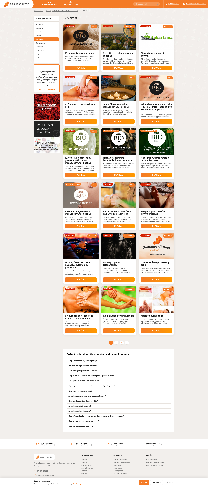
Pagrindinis (38, 11)
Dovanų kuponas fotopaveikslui (111, 263)
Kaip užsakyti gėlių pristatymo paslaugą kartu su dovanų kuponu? (96, 416)
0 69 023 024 (173, 3)
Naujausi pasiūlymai (120, 460)
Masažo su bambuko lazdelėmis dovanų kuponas (117, 159)
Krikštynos (39, 47)
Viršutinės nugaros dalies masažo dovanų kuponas (78, 212)
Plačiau (81, 68)
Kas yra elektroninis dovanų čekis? (83, 401)
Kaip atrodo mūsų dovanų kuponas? (83, 421)
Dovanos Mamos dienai (154, 465)
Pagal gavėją (117, 465)
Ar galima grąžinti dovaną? (79, 406)
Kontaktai (84, 462)
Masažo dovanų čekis (152, 316)
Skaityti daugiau (47, 89)
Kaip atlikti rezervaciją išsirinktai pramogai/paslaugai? (91, 376)
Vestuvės (39, 36)
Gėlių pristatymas (70, 5)
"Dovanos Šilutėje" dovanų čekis (155, 263)
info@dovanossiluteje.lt (196, 3)
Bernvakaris (40, 32)
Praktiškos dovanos (120, 473)
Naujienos (84, 473)
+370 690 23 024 (42, 471)
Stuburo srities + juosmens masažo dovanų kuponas (79, 317)
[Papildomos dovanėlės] (47, 153)
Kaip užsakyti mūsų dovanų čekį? (82, 361)
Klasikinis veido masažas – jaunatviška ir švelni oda (117, 212)
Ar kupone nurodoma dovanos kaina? (84, 381)
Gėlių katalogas (151, 460)
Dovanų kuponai (49, 5)
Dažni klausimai (86, 465)
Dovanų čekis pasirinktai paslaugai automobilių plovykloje (78, 265)
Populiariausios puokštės (155, 462)
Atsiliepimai (85, 471)
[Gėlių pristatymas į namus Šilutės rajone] (47, 120)
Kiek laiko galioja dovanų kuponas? (83, 371)
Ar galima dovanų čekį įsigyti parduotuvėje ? (87, 396)
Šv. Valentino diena (42, 58)
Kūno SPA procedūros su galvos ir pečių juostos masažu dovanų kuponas (78, 160)
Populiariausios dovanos (121, 462)
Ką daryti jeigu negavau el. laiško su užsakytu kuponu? (91, 386)
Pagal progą (117, 468)
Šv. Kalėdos (40, 50)
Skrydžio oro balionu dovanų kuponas (118, 54)
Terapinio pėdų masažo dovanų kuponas (153, 212)
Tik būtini (169, 482)
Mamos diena (40, 43)
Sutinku (144, 482)
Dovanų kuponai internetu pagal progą (62, 11)
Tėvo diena (85, 11)
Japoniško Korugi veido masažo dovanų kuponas (116, 105)
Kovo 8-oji (39, 54)
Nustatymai (157, 482)
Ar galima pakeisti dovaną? (79, 411)
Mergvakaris (40, 28)
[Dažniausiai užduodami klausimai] (47, 136)
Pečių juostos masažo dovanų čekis (80, 105)
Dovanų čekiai (118, 471)
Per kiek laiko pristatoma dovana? (82, 366)
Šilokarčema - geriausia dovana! (153, 54)
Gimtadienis (40, 24)
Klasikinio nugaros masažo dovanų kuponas (155, 159)
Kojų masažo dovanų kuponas (80, 53)
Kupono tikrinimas (87, 468)
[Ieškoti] (158, 4)
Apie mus (84, 460)
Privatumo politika (79, 484)
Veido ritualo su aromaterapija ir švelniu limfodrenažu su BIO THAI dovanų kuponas (156, 107)
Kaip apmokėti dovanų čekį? (80, 391)
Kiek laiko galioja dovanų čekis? (81, 426)
